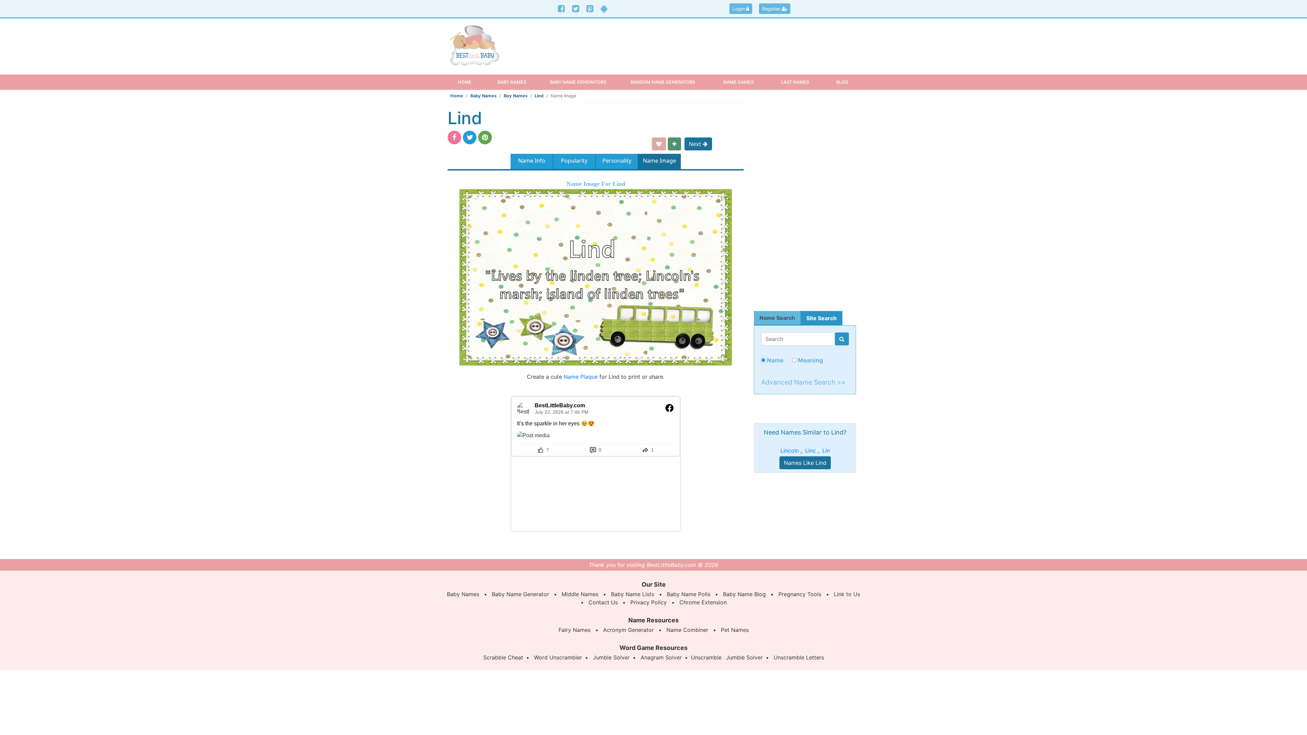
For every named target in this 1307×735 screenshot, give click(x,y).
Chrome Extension (703, 602)
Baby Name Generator (520, 594)
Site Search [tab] (821, 318)
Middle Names (580, 594)
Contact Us (603, 602)
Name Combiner (687, 629)
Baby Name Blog (744, 594)
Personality (616, 160)
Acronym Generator (628, 629)
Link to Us (847, 594)
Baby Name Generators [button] (578, 82)
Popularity (574, 160)
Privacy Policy (648, 602)
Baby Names (483, 95)
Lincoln (789, 450)
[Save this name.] (659, 143)
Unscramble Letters (799, 657)
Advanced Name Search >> (803, 382)
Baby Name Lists (632, 594)
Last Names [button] (795, 82)
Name (774, 360)
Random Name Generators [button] (663, 82)
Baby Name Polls (688, 594)
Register (772, 9)
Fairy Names (575, 629)
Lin (826, 450)
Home (470, 82)
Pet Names (735, 629)
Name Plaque (581, 376)
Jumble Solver (611, 657)
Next (696, 144)
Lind (539, 95)
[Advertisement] (706, 40)
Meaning (809, 360)
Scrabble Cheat (503, 657)
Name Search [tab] (777, 317)
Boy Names (516, 95)
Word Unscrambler (558, 657)
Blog (842, 82)
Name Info (531, 160)
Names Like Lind (805, 462)
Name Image (659, 160)
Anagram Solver (661, 657)
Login (739, 9)
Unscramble (706, 657)
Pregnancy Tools (799, 594)
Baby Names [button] (512, 82)
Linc (810, 450)
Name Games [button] (738, 82)
